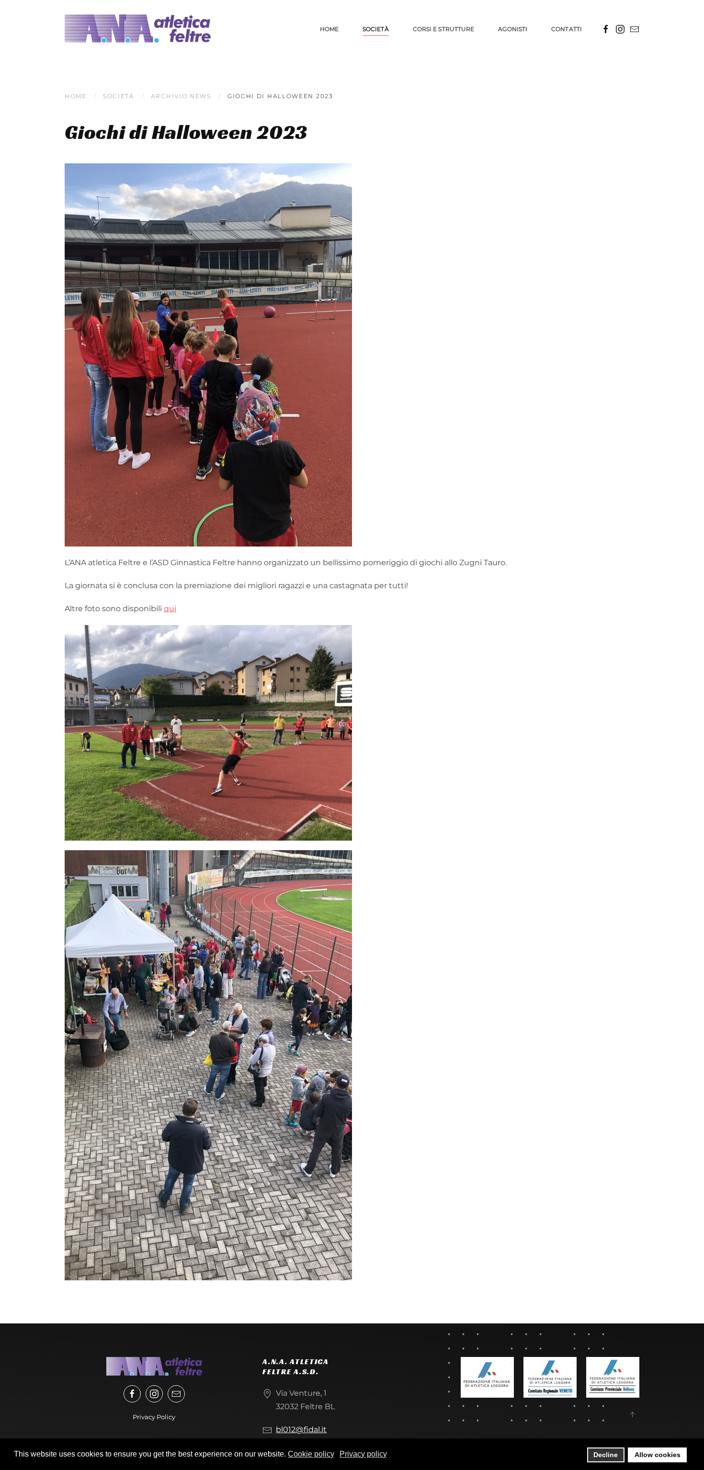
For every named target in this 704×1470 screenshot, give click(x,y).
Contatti (566, 29)
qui (170, 608)
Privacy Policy (154, 1417)
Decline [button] (605, 1455)
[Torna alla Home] (138, 29)
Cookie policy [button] (311, 1454)
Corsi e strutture (444, 29)
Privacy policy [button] (363, 1454)
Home (329, 29)
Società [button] (376, 29)
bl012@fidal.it (301, 1429)
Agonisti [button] (512, 29)
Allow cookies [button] (658, 1455)
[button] (632, 1414)
